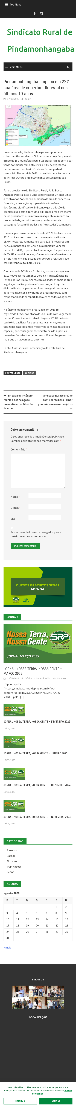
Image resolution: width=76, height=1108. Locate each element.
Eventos (12, 850)
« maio (7, 947)
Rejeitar (20, 1101)
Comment (62, 678)
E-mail (16, 507)
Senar (10, 872)
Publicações (14, 866)
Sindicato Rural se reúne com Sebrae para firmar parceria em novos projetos (55, 400)
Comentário (19, 449)
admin (28, 98)
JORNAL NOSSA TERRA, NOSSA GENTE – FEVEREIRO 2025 (37, 721)
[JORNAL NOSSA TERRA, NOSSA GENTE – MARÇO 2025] (38, 643)
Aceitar (56, 1101)
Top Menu (15, 4)
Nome (15, 496)
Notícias (29, 373)
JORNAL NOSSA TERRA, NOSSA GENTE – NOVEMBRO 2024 (37, 817)
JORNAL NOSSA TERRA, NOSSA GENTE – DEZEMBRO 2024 (37, 785)
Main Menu (16, 67)
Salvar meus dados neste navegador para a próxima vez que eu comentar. (36, 534)
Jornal (11, 855)
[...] (22, 697)
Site (13, 518)
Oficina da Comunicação (37, 678)
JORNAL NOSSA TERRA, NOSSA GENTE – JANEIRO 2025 (36, 753)
